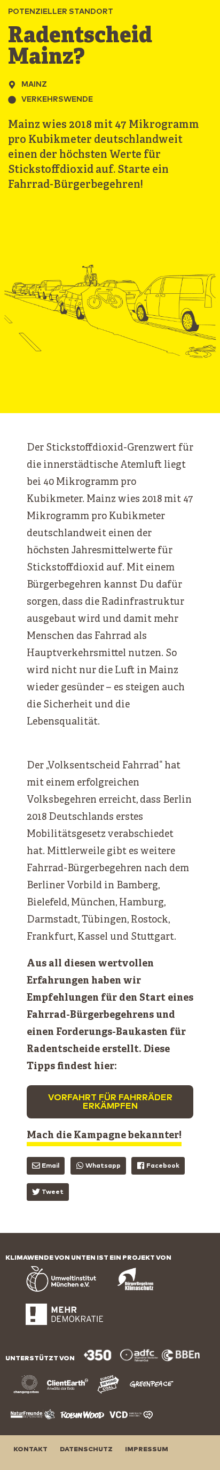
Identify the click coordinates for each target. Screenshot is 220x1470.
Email (50, 1166)
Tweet (53, 1192)
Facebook (162, 1166)
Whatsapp (103, 1166)
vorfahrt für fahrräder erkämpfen (110, 1101)
